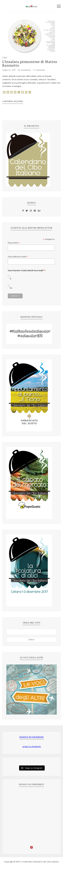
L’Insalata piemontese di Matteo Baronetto (29, 63)
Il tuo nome (14, 242)
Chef (4, 57)
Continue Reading (12, 101)
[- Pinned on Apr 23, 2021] (13, 794)
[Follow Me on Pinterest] (31, 847)
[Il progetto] (31, 160)
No (11, 288)
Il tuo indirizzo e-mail (18, 256)
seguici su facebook (31, 737)
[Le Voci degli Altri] (31, 689)
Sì (10, 278)
